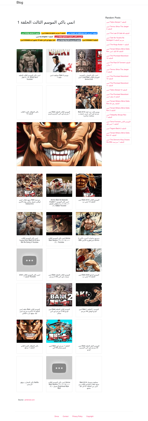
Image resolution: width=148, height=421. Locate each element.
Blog (20, 2)
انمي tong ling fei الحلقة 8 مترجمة (68, 40)
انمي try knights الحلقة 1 (44, 37)
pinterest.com (30, 400)
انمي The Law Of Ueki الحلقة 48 (117, 33)
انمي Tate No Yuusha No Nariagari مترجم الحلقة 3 (115, 38)
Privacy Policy (77, 416)
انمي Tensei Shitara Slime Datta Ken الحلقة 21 (118, 134)
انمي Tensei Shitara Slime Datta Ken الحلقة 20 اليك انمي (118, 50)
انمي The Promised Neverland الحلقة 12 (117, 57)
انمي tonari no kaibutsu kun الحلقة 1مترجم (82, 33)
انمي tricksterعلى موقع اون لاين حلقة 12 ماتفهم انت (38, 40)
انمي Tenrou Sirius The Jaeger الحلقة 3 (117, 70)
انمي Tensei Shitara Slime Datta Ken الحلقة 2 (118, 109)
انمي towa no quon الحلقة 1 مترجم (53, 33)
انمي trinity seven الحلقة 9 (31, 33)
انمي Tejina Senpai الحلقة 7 (116, 22)
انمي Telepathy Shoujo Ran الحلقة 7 (116, 116)
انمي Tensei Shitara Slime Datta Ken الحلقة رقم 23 (118, 102)
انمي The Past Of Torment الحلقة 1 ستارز (118, 63)
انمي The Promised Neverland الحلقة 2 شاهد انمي (117, 95)
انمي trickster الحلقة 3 (90, 40)
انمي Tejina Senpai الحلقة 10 (116, 90)
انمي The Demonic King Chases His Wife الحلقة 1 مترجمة (118, 140)
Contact (65, 416)
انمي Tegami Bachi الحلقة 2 (116, 128)
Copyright (89, 416)
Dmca (57, 416)
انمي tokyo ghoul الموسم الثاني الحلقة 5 (68, 37)
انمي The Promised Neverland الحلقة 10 (117, 77)
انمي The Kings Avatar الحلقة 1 (117, 44)
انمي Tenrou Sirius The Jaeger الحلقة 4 (117, 27)
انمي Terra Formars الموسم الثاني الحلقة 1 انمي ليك (118, 122)
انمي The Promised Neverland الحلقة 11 (117, 84)
